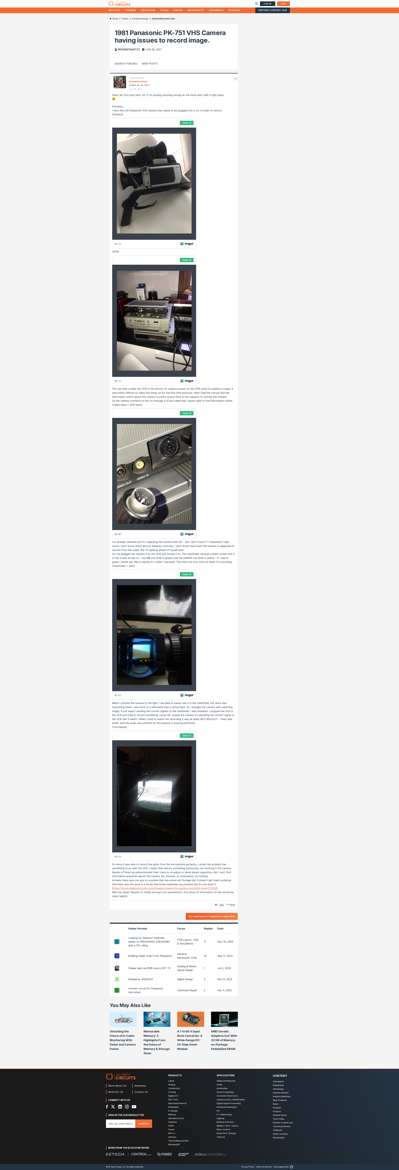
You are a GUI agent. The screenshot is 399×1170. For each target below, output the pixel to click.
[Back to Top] (291, 1166)
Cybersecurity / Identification (231, 1099)
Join (283, 3)
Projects (277, 1111)
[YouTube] (134, 1106)
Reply (232, 904)
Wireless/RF (174, 1144)
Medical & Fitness (225, 1122)
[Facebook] (107, 1107)
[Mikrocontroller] (210, 1154)
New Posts (150, 63)
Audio (219, 1084)
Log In (267, 3)
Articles (114, 10)
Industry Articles (281, 1092)
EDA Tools (173, 1099)
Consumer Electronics (227, 1096)
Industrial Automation (227, 1107)
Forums (130, 10)
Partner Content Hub (272, 10)
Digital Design (185, 979)
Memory (172, 1114)
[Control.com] (141, 1154)
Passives (172, 1122)
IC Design (173, 1110)
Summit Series (280, 1115)
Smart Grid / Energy (226, 1133)
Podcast (234, 10)
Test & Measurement (178, 1140)
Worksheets (278, 1137)
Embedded (173, 1107)
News (275, 1104)
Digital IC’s (173, 1096)
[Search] (256, 3)
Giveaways (216, 10)
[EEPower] (164, 1154)
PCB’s (171, 1125)
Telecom (221, 1137)
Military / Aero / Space (227, 1125)
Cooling (172, 1092)
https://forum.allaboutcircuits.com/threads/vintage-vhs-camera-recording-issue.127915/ (165, 888)
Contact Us (141, 1091)
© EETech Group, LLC (116, 1167)
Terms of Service (264, 1167)
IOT (218, 1110)
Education (148, 10)
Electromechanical (177, 1103)
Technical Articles (282, 1126)
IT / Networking (224, 1114)
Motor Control (223, 1129)
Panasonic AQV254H (140, 979)
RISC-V (171, 1133)
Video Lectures (280, 1134)
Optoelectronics (176, 1118)
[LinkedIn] (120, 1107)
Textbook (277, 1130)
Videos (178, 10)
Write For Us (115, 1091)
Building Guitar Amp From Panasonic (150, 955)
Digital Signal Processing (229, 1103)
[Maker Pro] (183, 1154)
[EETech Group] (115, 1154)
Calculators (278, 1081)
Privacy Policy (247, 1167)
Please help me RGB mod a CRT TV (149, 968)
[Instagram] (127, 1107)
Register (143, 1123)
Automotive (222, 1088)
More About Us (117, 1085)
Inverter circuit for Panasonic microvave (145, 990)
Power (171, 1129)
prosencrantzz (129, 49)
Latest (171, 1081)
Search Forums (125, 63)
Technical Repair (187, 990)
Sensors (172, 1137)
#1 (236, 79)
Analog (171, 1084)
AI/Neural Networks (226, 1081)
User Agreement (281, 1167)
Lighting (220, 1118)
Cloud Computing (225, 1092)
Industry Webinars (282, 1096)
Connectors (174, 1088)
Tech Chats (278, 1119)
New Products (280, 1100)
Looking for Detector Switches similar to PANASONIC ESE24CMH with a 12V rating (149, 941)
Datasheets (195, 10)
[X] (113, 1106)
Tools (164, 10)
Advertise (140, 1085)
